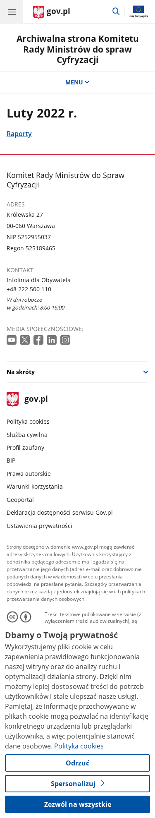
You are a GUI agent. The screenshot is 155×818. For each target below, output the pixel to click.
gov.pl (36, 399)
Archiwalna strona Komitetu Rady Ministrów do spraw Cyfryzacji (78, 48)
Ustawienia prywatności (39, 526)
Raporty (19, 133)
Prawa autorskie (29, 473)
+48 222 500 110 (29, 289)
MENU (74, 82)
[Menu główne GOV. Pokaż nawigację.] (11, 11)
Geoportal (20, 500)
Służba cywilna (27, 435)
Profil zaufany (25, 447)
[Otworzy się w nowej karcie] (12, 340)
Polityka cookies (28, 421)
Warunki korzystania (35, 486)
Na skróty (21, 372)
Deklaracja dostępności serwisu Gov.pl (60, 512)
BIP (11, 460)
